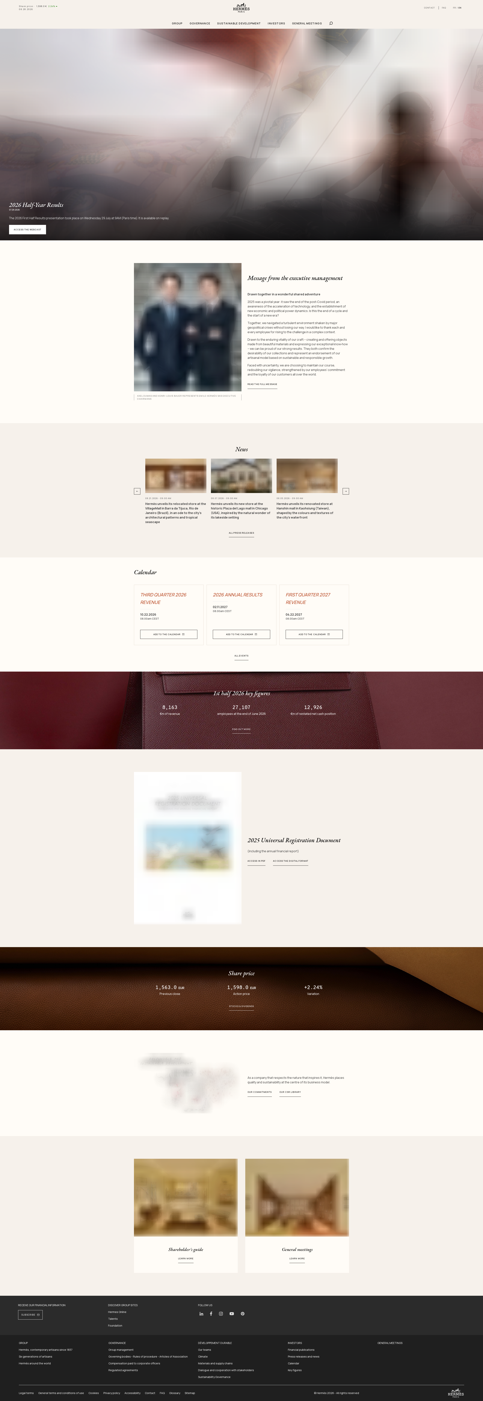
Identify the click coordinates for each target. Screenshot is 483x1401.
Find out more (241, 729)
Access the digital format (290, 860)
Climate (203, 1356)
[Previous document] (137, 491)
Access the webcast (27, 229)
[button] (168, 634)
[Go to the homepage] (241, 8)
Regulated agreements (123, 1370)
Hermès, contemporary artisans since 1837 (45, 1349)
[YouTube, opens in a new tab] (231, 1314)
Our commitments (260, 1092)
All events (241, 655)
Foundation (115, 1325)
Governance (200, 23)
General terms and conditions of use (61, 1393)
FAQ (444, 7)
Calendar (293, 1363)
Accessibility (132, 1393)
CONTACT (429, 7)
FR (454, 7)
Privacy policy (111, 1393)
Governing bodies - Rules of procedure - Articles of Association (148, 1356)
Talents (113, 1319)
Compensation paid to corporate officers (134, 1363)
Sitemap (190, 1393)
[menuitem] (177, 24)
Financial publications (301, 1349)
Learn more (186, 1258)
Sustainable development (239, 23)
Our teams (204, 1349)
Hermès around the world (35, 1363)
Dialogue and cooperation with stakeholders (226, 1370)
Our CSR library (290, 1092)
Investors (276, 23)
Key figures (295, 1370)
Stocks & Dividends (241, 1006)
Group (177, 23)
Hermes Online (117, 1312)
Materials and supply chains (215, 1363)
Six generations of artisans (35, 1356)
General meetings (307, 23)
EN (459, 7)
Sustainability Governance (214, 1377)
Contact (150, 1393)
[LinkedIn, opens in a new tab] (201, 1313)
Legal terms (26, 1393)
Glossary (174, 1393)
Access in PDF (256, 860)
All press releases (241, 532)
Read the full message (262, 384)
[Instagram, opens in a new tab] (221, 1313)
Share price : (27, 6)
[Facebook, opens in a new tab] (211, 1313)
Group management (121, 1349)
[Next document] (346, 491)
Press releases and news (303, 1356)
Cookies (93, 1393)
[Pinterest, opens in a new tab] (242, 1313)
